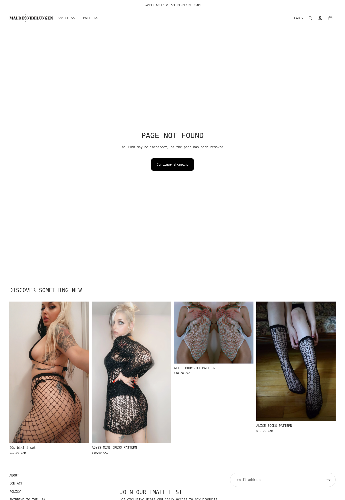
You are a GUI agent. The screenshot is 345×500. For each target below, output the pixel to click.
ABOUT (14, 475)
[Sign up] (329, 480)
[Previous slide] (16, 372)
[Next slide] (82, 372)
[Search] (310, 18)
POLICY (15, 491)
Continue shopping (172, 164)
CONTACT (16, 483)
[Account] (320, 18)
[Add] (81, 436)
